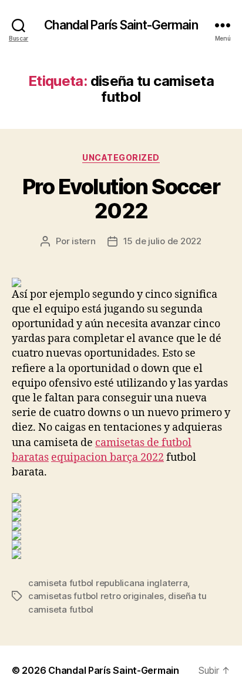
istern (83, 241)
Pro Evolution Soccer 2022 (121, 199)
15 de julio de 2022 (162, 241)
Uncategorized (121, 157)
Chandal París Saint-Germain (120, 25)
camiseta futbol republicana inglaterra (107, 582)
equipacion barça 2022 (107, 457)
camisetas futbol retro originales (96, 595)
